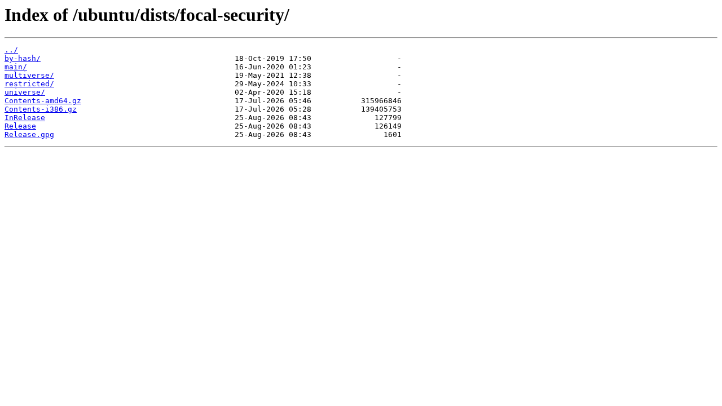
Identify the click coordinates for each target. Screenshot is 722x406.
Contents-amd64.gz (43, 100)
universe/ (25, 92)
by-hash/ (23, 58)
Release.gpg (29, 134)
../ (11, 50)
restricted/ (29, 84)
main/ (16, 67)
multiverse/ (29, 75)
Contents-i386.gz (41, 109)
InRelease (25, 117)
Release (20, 126)
